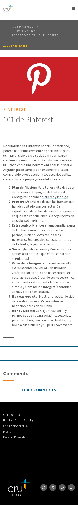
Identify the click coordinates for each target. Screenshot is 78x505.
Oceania (55, 19)
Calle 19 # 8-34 (12, 415)
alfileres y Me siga (55, 197)
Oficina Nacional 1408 (17, 426)
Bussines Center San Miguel (20, 420)
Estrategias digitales (29, 31)
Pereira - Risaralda (14, 437)
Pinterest (50, 35)
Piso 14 (7, 431)
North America (22, 19)
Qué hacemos (23, 26)
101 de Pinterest (15, 45)
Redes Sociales (24, 35)
